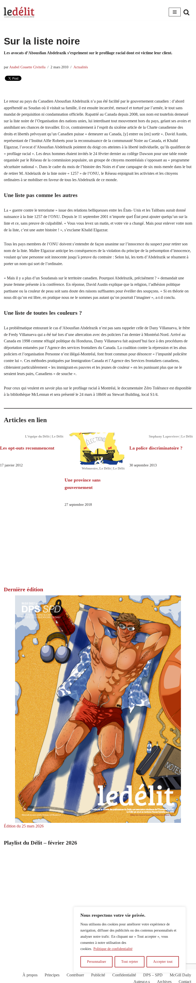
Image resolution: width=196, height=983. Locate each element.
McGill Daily (180, 975)
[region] (130, 940)
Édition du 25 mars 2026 (24, 826)
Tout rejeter (129, 962)
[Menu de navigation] (175, 12)
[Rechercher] (186, 12)
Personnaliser (96, 962)
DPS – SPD (153, 975)
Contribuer (75, 975)
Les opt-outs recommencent (27, 448)
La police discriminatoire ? (155, 448)
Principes (52, 975)
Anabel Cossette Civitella (27, 67)
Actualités (81, 67)
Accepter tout (163, 962)
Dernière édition (23, 589)
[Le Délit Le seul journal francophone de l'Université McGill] (19, 12)
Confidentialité (124, 975)
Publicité (98, 975)
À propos (30, 975)
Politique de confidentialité (112, 949)
